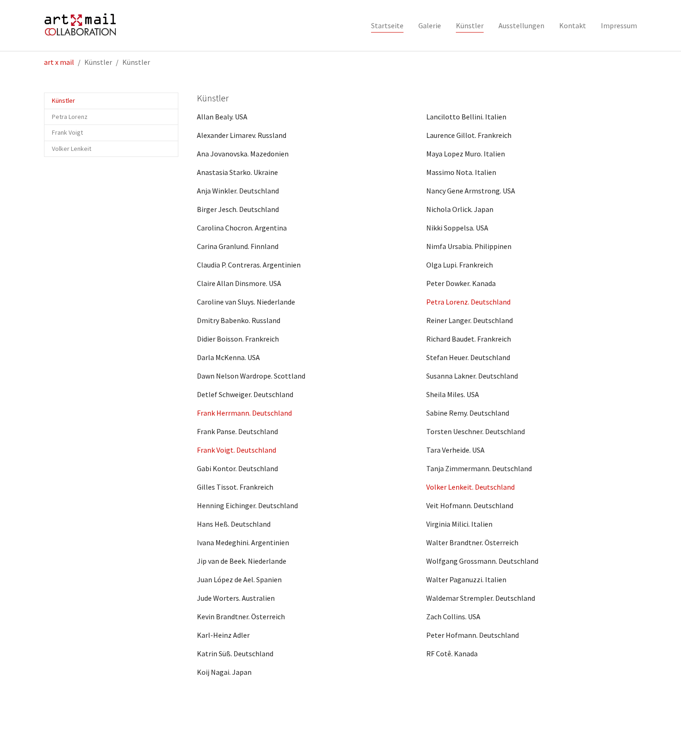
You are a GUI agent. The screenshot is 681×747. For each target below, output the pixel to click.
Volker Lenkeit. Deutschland (470, 487)
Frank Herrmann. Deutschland (244, 412)
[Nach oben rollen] (660, 727)
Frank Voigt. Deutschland (236, 449)
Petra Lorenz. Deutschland (468, 301)
